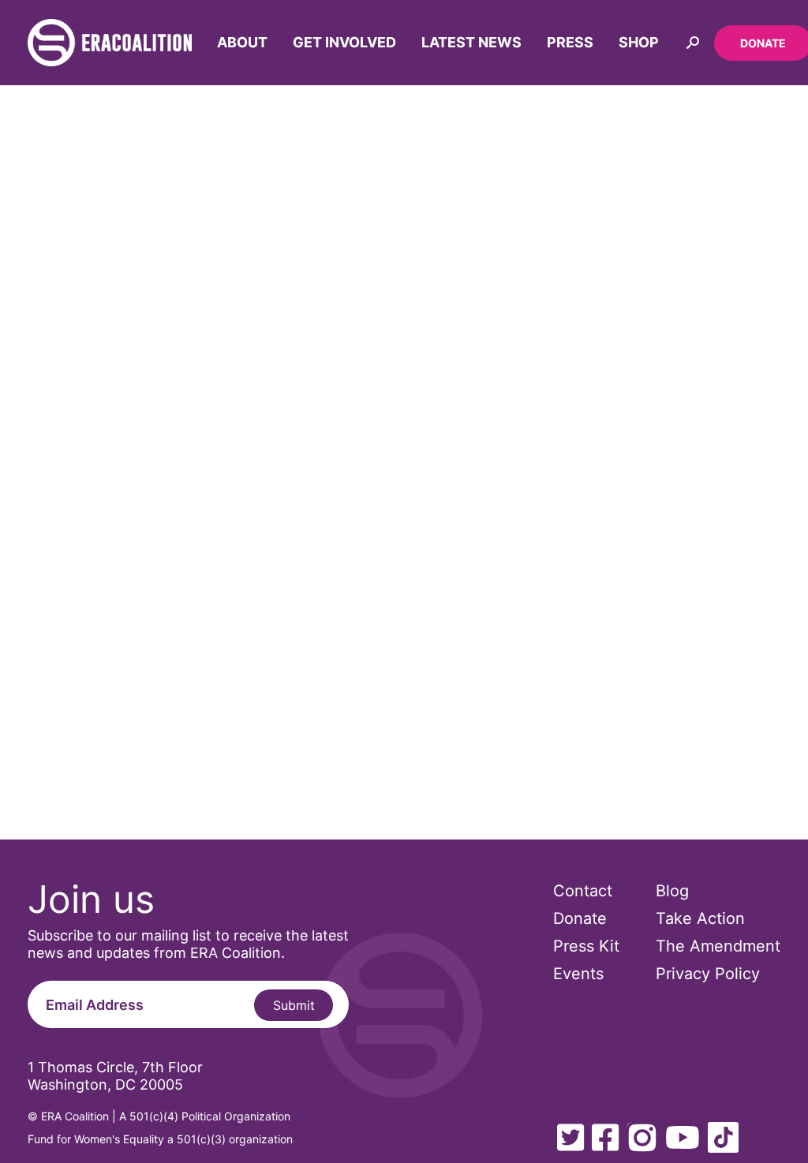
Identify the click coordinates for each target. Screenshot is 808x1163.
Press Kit (586, 946)
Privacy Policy (708, 973)
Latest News (471, 42)
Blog (672, 890)
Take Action (700, 918)
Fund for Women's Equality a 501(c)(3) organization (160, 1139)
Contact (582, 890)
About (242, 42)
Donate (580, 918)
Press (570, 42)
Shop (639, 42)
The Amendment (718, 946)
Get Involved (344, 42)
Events (578, 973)
